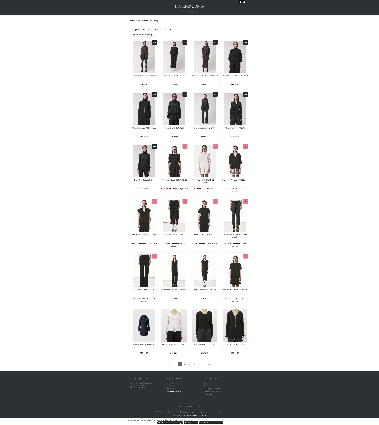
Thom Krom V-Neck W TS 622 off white (205, 181)
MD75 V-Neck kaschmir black (204, 344)
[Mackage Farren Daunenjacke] (144, 325)
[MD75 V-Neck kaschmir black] (204, 325)
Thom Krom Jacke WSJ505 (174, 128)
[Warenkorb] (192, 12)
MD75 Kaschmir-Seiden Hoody (235, 344)
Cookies (180, 406)
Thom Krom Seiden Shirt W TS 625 (174, 180)
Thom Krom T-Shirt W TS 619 (204, 235)
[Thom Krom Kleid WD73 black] (174, 57)
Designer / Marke (139, 29)
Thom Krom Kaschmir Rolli (144, 180)
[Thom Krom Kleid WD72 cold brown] (144, 57)
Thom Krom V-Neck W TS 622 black (235, 180)
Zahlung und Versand (212, 389)
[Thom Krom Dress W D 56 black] (204, 270)
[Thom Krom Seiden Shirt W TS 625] (174, 161)
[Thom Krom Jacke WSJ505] (174, 109)
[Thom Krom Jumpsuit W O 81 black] (174, 270)
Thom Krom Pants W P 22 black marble (235, 236)
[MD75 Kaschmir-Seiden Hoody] (235, 325)
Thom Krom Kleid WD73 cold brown (204, 76)
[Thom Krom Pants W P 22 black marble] (235, 216)
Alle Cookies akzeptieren (211, 423)
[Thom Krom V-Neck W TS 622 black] (235, 161)
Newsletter (171, 389)
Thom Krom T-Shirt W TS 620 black (235, 290)
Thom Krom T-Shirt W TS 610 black (144, 235)
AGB (205, 383)
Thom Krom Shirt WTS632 (235, 128)
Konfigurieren (191, 423)
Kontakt (170, 383)
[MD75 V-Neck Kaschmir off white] (174, 325)
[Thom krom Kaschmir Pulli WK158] (235, 57)
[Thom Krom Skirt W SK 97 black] (174, 216)
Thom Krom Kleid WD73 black (174, 76)
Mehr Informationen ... (185, 420)
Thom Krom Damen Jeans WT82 (204, 128)
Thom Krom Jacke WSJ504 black (144, 128)
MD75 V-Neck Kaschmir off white (174, 344)
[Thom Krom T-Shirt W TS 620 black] (235, 270)
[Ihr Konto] (196, 12)
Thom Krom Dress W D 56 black (204, 290)
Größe (155, 29)
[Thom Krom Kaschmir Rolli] (144, 161)
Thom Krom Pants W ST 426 (144, 290)
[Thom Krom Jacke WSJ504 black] (144, 109)
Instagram (197, 406)
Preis (167, 29)
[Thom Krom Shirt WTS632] (235, 109)
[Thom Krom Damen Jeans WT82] (204, 109)
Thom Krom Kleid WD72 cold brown (144, 76)
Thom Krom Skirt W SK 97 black (174, 235)
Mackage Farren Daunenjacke (144, 344)
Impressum (208, 394)
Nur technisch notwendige (170, 423)
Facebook (188, 406)
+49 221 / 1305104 (137, 385)
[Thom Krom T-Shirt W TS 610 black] (144, 216)
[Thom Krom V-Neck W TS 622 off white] (204, 161)
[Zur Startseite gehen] (189, 6)
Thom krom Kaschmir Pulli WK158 (235, 76)
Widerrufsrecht (209, 386)
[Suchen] (187, 12)
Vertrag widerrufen (174, 391)
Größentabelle (172, 386)
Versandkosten (185, 412)
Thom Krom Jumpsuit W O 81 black (174, 290)
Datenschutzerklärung (212, 391)
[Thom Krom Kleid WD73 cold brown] (204, 57)
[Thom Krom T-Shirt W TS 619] (204, 216)
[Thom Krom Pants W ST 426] (144, 270)
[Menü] (182, 12)
